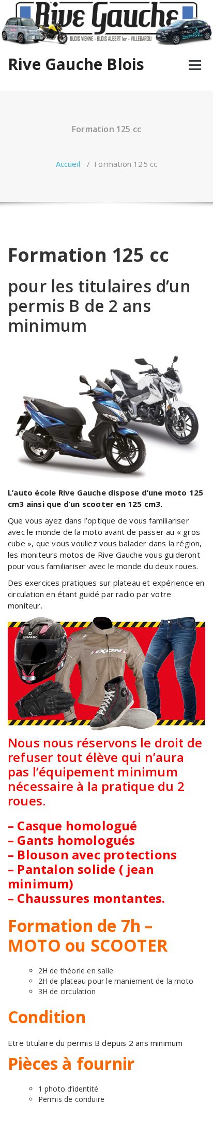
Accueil (68, 164)
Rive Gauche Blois (76, 64)
